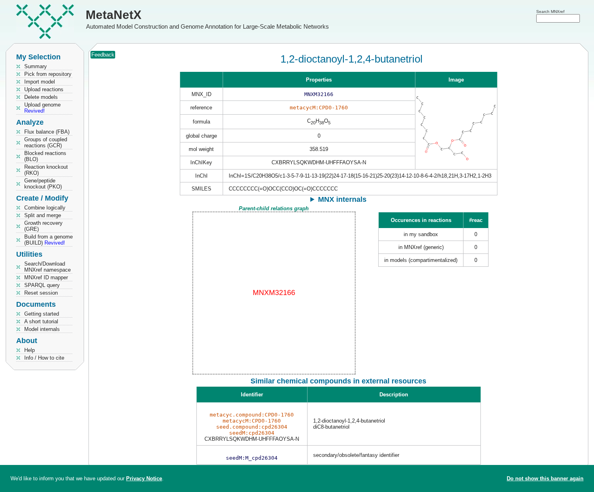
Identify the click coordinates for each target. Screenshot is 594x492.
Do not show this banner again (545, 478)
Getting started (41, 314)
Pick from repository (48, 74)
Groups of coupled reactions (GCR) (45, 142)
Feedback (102, 55)
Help (29, 350)
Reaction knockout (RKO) (46, 170)
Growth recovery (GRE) (43, 226)
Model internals (42, 329)
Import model (39, 82)
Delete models (41, 97)
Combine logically (44, 208)
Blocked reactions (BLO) (45, 156)
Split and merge (42, 215)
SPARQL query (42, 285)
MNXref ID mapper (46, 277)
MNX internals (342, 199)
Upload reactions (43, 89)
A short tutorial (41, 321)
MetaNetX (113, 14)
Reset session (41, 293)
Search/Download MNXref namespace (47, 267)
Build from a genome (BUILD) (48, 240)
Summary (35, 66)
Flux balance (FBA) (47, 132)
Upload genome (42, 108)
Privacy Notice (144, 478)
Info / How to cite (44, 358)
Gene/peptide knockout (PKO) (43, 184)
